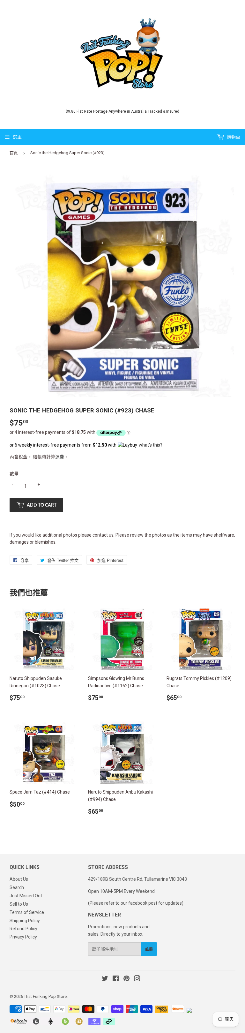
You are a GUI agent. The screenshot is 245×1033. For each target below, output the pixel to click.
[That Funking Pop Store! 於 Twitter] (105, 979)
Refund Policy (23, 928)
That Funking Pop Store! (46, 996)
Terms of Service (27, 912)
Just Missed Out (26, 895)
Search (17, 887)
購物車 (233, 136)
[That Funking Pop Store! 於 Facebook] (115, 979)
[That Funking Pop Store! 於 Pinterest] (126, 979)
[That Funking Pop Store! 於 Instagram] (137, 979)
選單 (17, 136)
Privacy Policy (23, 936)
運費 (59, 456)
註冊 (149, 949)
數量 (14, 473)
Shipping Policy (25, 920)
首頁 (14, 152)
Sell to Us (19, 904)
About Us (19, 879)
